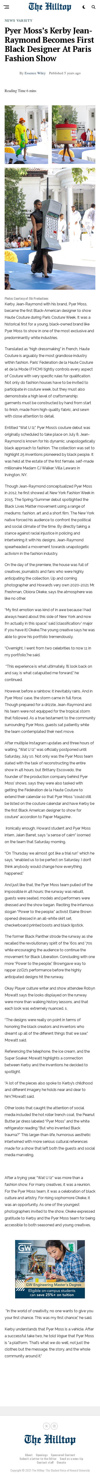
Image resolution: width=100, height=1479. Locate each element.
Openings (42, 1455)
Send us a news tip (71, 1459)
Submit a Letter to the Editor (38, 1459)
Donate (61, 1462)
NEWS (10, 20)
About (29, 1455)
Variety (25, 20)
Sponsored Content (63, 1455)
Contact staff (45, 1462)
